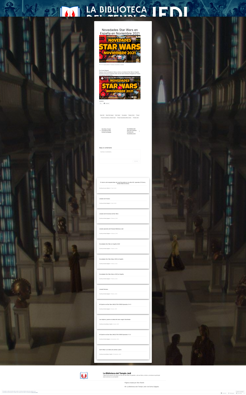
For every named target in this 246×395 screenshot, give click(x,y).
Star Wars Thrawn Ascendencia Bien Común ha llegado (106, 130)
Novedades (117, 64)
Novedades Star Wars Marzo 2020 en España (111, 274)
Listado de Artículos (104, 198)
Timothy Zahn (136, 117)
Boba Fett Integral (109, 115)
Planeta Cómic (131, 115)
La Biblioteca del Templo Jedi (117, 373)
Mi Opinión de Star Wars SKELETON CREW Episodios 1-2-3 (115, 334)
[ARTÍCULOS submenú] (106, 15)
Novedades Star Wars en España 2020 (109, 244)
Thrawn (137, 115)
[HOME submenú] (156, 15)
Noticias (112, 64)
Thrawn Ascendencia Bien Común (124, 117)
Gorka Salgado (107, 64)
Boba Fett (102, 115)
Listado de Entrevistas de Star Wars (108, 213)
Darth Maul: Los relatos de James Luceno (110, 349)
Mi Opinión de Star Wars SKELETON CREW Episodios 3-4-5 (115, 304)
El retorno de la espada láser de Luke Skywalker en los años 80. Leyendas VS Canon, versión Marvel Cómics (123, 183)
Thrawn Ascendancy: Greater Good (108, 117)
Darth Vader (117, 115)
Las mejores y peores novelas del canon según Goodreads (114, 319)
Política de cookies (34, 392)
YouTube (122, 64)
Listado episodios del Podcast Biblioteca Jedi (111, 229)
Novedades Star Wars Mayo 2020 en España (111, 259)
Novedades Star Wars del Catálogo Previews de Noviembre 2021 (132, 131)
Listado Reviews (103, 289)
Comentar (136, 161)
